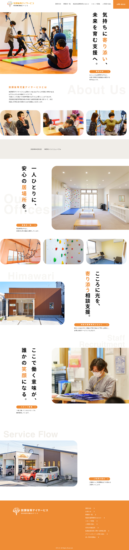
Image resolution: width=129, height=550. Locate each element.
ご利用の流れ (106, 4)
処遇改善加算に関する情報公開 (95, 531)
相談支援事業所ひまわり (81, 4)
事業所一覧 (67, 4)
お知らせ (88, 511)
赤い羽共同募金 (90, 537)
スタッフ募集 (95, 4)
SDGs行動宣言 (90, 527)
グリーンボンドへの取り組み (94, 534)
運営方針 (58, 4)
